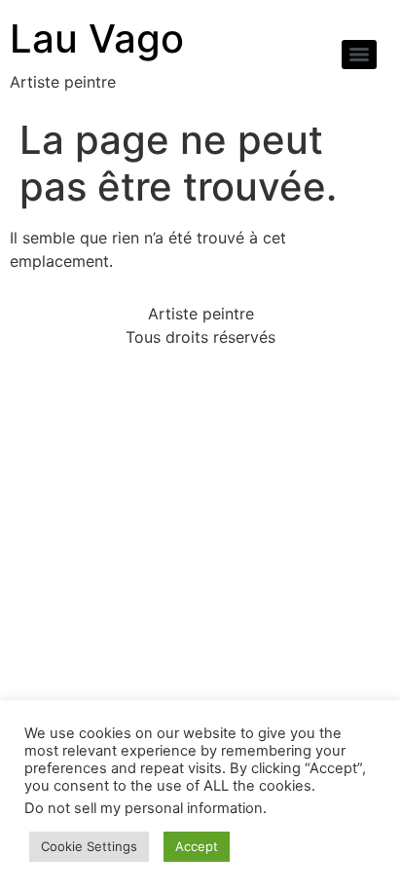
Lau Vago (97, 38)
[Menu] (359, 54)
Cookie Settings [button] (89, 846)
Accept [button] (196, 846)
